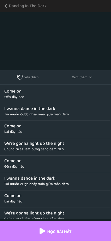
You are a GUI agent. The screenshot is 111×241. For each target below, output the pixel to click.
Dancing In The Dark (28, 6)
